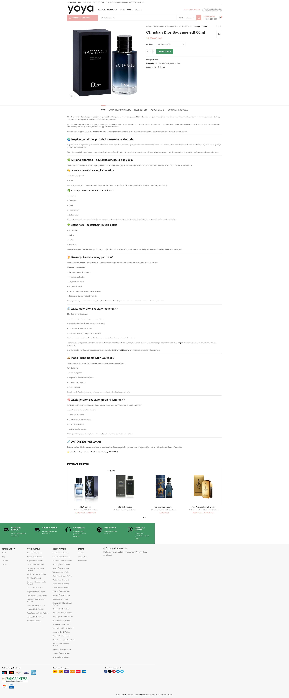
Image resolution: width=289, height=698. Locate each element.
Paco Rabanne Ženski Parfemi (63, 640)
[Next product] (221, 26)
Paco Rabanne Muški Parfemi (208, 510)
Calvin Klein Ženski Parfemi (62, 576)
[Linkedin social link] (216, 10)
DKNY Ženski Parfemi (60, 599)
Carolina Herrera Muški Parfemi (35, 569)
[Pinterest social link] (212, 10)
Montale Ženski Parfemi (61, 636)
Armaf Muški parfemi (34, 553)
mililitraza (150, 44)
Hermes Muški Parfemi (35, 588)
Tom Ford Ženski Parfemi (62, 649)
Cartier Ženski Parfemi (61, 580)
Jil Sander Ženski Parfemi (62, 620)
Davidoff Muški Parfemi (35, 564)
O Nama (5, 560)
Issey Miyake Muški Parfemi (37, 595)
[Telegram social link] (220, 10)
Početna (149, 26)
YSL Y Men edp (85, 507)
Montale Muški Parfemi (35, 609)
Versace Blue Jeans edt (164, 507)
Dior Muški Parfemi (173, 26)
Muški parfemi (159, 26)
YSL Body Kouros (125, 507)
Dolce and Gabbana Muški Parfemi (36, 583)
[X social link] (208, 10)
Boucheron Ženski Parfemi (62, 560)
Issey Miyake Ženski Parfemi (63, 617)
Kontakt (4, 564)
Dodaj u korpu (165, 51)
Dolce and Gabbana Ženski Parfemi (62, 604)
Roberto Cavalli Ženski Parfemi (61, 645)
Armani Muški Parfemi (35, 557)
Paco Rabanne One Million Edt (203, 507)
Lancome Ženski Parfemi (61, 632)
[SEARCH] (198, 17)
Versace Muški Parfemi (169, 510)
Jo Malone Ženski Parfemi (62, 624)
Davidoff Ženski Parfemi (61, 595)
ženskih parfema (180, 343)
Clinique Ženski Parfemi (61, 591)
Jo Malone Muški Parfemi (36, 605)
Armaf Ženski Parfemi (60, 553)
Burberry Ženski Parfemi (61, 564)
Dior (219, 34)
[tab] (103, 108)
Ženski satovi (82, 560)
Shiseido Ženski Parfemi (61, 657)
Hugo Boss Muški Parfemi (36, 592)
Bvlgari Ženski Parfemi (61, 568)
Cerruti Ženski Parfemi (61, 584)
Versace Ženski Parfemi (61, 653)
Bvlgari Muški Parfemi (35, 560)
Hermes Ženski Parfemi (61, 609)
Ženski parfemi (59, 549)
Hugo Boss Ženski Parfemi (62, 613)
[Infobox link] (210, 17)
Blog (3, 557)
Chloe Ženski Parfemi (60, 587)
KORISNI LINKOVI (8, 549)
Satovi (81, 549)
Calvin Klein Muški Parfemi (36, 574)
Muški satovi (82, 557)
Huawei (80, 553)
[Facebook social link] (204, 10)
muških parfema (85, 338)
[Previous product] (216, 26)
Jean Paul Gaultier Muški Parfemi (36, 600)
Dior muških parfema (123, 350)
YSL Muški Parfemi (90, 510)
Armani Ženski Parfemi (61, 557)
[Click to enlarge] (72, 96)
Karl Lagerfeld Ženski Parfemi (63, 628)
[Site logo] (80, 10)
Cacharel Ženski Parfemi (61, 572)
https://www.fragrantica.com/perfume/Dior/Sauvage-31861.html (94, 452)
